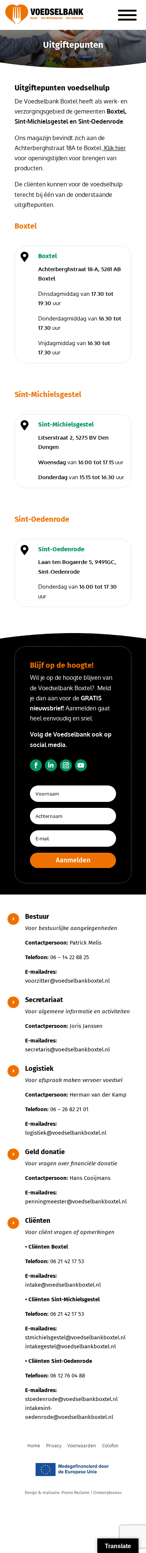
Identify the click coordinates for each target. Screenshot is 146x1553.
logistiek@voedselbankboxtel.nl (65, 1132)
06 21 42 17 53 (67, 1261)
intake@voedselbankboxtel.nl (63, 1284)
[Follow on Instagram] (66, 765)
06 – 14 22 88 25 (69, 957)
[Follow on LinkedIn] (51, 765)
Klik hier (114, 148)
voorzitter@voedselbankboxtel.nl (67, 980)
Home (33, 1445)
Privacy (53, 1445)
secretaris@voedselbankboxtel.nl (67, 1049)
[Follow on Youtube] (81, 765)
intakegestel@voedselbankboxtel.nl (70, 1346)
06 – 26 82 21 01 (69, 1109)
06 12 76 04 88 (67, 1375)
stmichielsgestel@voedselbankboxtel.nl (75, 1337)
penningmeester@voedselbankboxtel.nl (76, 1201)
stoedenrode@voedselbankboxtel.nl (71, 1399)
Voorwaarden (81, 1445)
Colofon (110, 1445)
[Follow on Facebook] (36, 765)
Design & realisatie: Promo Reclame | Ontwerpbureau (73, 1492)
